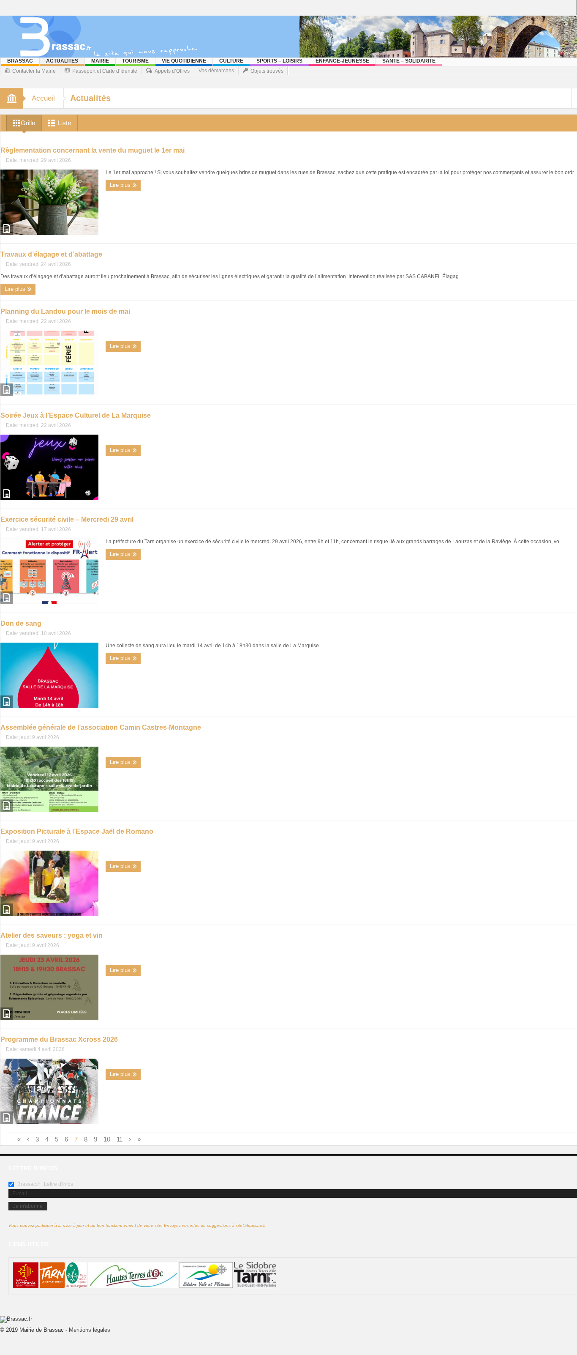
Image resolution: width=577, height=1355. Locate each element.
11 (119, 1139)
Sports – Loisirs (279, 61)
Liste (64, 122)
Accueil (43, 98)
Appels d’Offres (172, 71)
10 (106, 1139)
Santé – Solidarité (408, 61)
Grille (28, 122)
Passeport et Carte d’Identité (104, 71)
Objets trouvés (266, 71)
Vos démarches (216, 71)
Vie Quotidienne (184, 61)
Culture (231, 61)
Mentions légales (89, 1330)
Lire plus (121, 185)
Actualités (62, 61)
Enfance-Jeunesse (342, 61)
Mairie (100, 61)
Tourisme (135, 61)
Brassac (20, 61)
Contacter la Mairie (34, 71)
